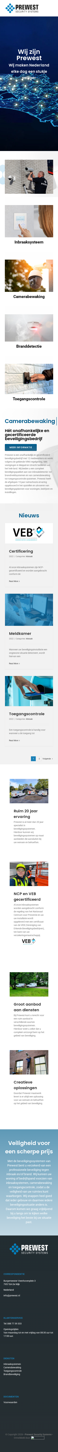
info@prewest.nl (12, 1295)
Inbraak (29, 556)
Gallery (29, 533)
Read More (13, 581)
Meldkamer (20, 633)
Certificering (21, 551)
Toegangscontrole (26, 713)
